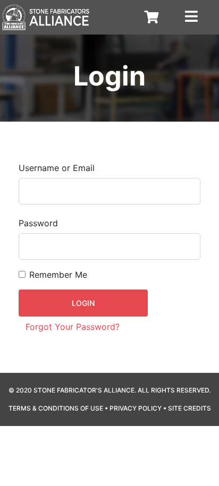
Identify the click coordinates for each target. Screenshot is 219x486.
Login (83, 303)
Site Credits (189, 408)
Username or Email (57, 168)
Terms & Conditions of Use (56, 408)
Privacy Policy (136, 408)
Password (38, 223)
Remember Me (58, 274)
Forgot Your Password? (73, 326)
